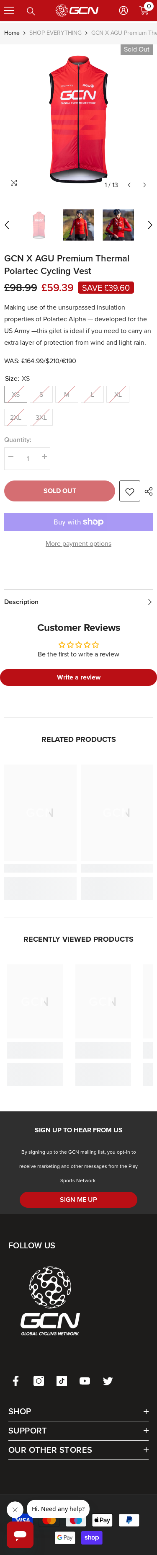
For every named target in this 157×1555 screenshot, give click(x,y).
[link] (40, 868)
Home (12, 32)
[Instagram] (38, 1381)
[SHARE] (146, 491)
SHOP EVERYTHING (55, 32)
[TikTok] (61, 1381)
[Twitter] (107, 1381)
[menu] (9, 10)
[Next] (144, 185)
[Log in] (123, 10)
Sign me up (78, 1199)
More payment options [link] (78, 543)
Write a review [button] (78, 677)
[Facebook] (15, 1381)
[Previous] (129, 185)
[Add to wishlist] (129, 490)
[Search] (31, 11)
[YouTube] (84, 1381)
